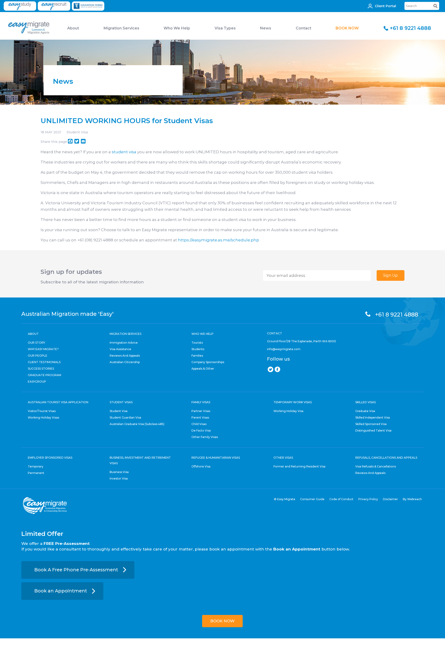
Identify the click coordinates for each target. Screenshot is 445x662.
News (265, 28)
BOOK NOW (347, 28)
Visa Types (225, 28)
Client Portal (385, 6)
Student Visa (77, 132)
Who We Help (177, 28)
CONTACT (274, 333)
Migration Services (121, 28)
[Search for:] (421, 6)
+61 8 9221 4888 (410, 28)
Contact (303, 28)
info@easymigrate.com (283, 349)
